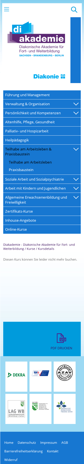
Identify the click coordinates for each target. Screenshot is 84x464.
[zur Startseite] (36, 82)
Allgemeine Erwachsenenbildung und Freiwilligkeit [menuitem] (36, 200)
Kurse (31, 249)
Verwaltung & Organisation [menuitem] (27, 103)
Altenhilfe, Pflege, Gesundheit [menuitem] (30, 121)
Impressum (48, 442)
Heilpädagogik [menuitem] (17, 140)
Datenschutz (27, 442)
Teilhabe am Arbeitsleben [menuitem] (30, 162)
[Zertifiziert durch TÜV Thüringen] (40, 375)
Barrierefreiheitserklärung (23, 451)
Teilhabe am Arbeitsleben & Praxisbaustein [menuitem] (28, 151)
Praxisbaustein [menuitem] (21, 169)
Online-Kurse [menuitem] (16, 229)
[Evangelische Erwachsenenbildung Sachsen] (64, 412)
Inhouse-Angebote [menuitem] (20, 220)
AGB (64, 442)
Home (8, 442)
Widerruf (10, 460)
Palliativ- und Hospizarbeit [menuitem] (26, 130)
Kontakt (52, 451)
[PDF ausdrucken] (61, 344)
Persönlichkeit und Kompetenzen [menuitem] (33, 112)
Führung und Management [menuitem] (27, 94)
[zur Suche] (74, 11)
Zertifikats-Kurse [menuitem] (19, 211)
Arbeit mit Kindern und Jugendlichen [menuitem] (35, 188)
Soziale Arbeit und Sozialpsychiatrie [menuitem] (34, 179)
